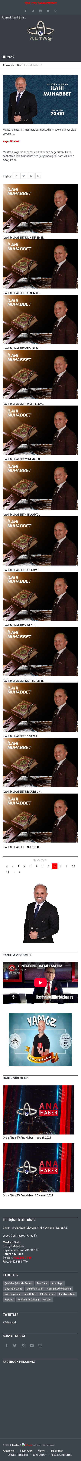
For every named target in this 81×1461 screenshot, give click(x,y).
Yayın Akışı (26, 1450)
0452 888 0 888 (22, 1257)
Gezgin (47, 1299)
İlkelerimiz (56, 1450)
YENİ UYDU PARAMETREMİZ (40, 3)
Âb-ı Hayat (57, 1283)
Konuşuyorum (12, 1294)
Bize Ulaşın (39, 1454)
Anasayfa (9, 65)
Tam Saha (42, 1283)
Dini (19, 65)
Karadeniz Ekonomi (28, 1299)
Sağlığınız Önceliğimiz (59, 1288)
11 (7, 872)
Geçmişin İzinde (13, 1288)
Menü (10, 56)
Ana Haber (30, 1294)
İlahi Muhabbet (67, 1294)
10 (73, 866)
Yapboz (9, 1299)
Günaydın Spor (35, 1288)
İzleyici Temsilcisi (18, 1454)
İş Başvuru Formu (61, 1454)
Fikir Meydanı (47, 1294)
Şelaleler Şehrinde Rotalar (18, 1283)
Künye (41, 1450)
